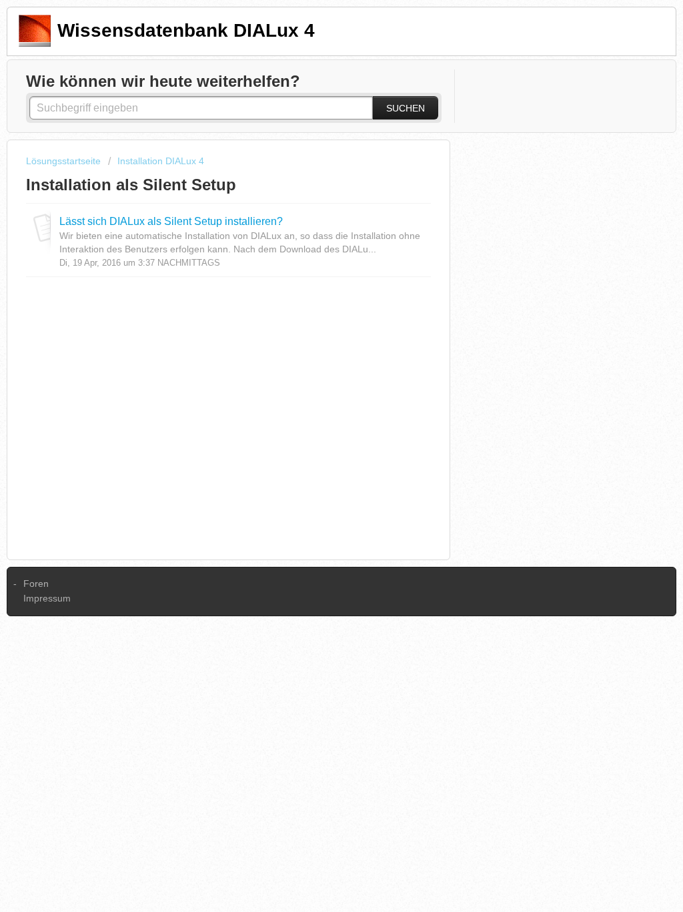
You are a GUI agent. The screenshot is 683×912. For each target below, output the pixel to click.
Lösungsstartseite (64, 161)
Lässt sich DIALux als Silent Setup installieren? (171, 221)
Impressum (47, 598)
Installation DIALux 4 (160, 161)
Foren (36, 583)
